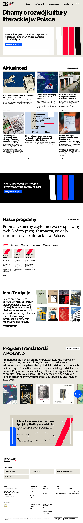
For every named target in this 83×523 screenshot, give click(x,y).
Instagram (32, 491)
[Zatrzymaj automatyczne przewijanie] (50, 51)
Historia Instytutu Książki (74, 491)
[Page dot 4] (24, 52)
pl (76, 4)
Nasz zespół (59, 491)
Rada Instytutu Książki (61, 493)
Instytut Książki (8, 4)
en (79, 4)
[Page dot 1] (7, 52)
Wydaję (24, 245)
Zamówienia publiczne (48, 507)
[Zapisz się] (53, 434)
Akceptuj (58, 519)
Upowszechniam (50, 245)
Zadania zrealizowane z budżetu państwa (48, 510)
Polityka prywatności (35, 504)
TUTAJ (24, 322)
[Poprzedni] (76, 394)
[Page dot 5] (30, 52)
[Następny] (80, 394)
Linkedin (32, 497)
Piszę (5, 245)
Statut (70, 488)
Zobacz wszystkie (73, 68)
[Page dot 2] (13, 52)
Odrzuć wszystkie (70, 519)
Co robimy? (58, 488)
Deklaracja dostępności (35, 508)
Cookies (32, 506)
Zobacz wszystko (10, 327)
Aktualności (46, 488)
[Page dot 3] (18, 52)
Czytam (14, 245)
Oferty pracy (46, 513)
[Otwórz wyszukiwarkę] (72, 4)
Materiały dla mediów (74, 493)
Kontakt (45, 493)
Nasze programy (47, 491)
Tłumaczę (35, 245)
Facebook (32, 488)
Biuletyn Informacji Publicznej (47, 505)
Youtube (32, 495)
